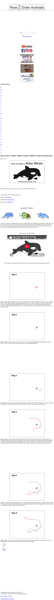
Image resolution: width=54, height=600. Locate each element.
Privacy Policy (4, 596)
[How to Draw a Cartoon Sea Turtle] (25, 220)
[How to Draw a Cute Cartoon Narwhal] (43, 220)
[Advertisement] (27, 21)
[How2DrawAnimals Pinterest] (31, 52)
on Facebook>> (8, 197)
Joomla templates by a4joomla (7, 598)
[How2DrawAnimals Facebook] (23, 52)
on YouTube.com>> (10, 199)
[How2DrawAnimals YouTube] (27, 47)
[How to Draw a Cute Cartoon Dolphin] (8, 220)
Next (4, 549)
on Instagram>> (10, 202)
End (4, 550)
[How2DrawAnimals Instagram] (27, 52)
